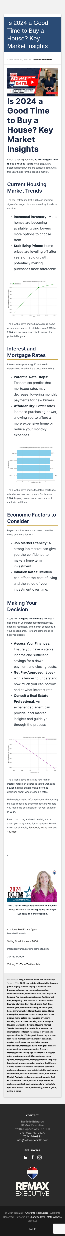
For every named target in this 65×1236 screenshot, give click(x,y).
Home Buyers (45, 1007)
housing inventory (41, 1018)
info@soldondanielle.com (32, 1140)
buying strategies (15, 990)
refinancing (36, 1087)
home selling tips (23, 1018)
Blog (21, 979)
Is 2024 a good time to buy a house (38, 1035)
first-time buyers (33, 1004)
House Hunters (16, 909)
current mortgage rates (37, 990)
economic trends (33, 993)
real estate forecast (16, 1070)
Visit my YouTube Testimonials (23, 964)
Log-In (32, 1229)
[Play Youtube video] (32, 82)
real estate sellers (35, 1084)
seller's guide (49, 1087)
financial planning (15, 1004)
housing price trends (25, 1028)
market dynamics (42, 1038)
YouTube (11, 831)
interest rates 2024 (31, 1032)
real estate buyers (24, 1066)
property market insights (31, 1063)
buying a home (21, 986)
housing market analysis (41, 1021)
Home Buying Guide (37, 1011)
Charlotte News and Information (39, 979)
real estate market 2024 (32, 1073)
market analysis (25, 1038)
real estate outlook (16, 1084)
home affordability (29, 1007)
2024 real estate (28, 983)
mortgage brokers (47, 1045)
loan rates (12, 1038)
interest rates (13, 1032)
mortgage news (14, 1052)
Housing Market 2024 (17, 1021)
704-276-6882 (32, 1136)
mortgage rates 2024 (23, 1056)
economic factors (15, 993)
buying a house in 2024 (40, 986)
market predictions (16, 1042)
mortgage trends (38, 1059)
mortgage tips (22, 1059)
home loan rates (27, 1014)
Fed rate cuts (30, 1000)
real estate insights (37, 1070)
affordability (43, 983)
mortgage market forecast (35, 1049)
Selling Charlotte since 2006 (22, 941)
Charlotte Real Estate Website (46, 1216)
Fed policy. (17, 1000)
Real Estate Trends (21, 1087)
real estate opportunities (41, 1080)
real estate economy (44, 1066)
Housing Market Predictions (20, 1025)
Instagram (46, 827)
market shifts (33, 1042)
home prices (42, 1014)
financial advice (45, 1000)
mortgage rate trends (34, 1052)
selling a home (14, 1091)
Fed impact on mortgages (28, 997)
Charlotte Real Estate (36, 1212)
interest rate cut (44, 1028)
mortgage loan (14, 1049)
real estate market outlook (37, 1077)
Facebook (33, 827)
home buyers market (17, 1011)
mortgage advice (28, 1045)
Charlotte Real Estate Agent (22, 929)
